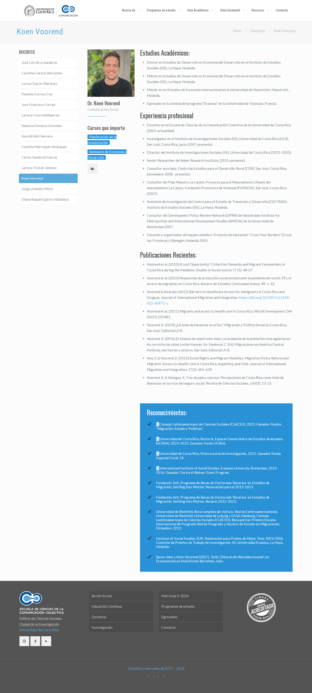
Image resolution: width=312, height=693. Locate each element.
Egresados (169, 617)
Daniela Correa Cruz (37, 94)
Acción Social (102, 596)
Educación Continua (107, 606)
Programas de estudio (178, 606)
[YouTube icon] (158, 676)
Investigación (102, 627)
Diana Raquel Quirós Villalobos (45, 199)
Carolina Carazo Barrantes (41, 73)
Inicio (237, 31)
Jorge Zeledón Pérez (37, 189)
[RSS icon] (163, 676)
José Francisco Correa (38, 104)
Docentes (257, 31)
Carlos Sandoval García (39, 157)
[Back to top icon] (290, 683)
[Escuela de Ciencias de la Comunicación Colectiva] (51, 10)
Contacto (168, 627)
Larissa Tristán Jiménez (39, 168)
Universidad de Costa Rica (39, 630)
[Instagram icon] (149, 676)
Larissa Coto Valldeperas (40, 115)
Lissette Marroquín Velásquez (44, 147)
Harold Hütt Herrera (37, 136)
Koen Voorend (32, 178)
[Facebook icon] (153, 676)
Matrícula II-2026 (175, 596)
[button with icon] (24, 641)
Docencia (99, 617)
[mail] (92, 169)
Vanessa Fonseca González (41, 126)
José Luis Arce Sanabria (39, 62)
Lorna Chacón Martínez (39, 83)
